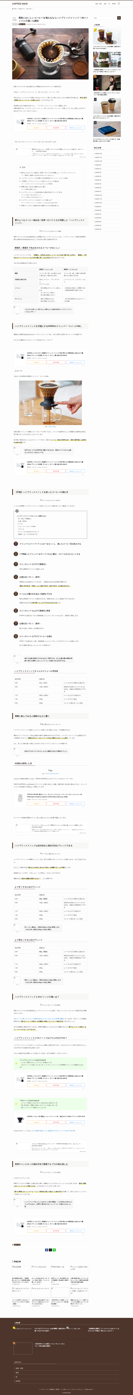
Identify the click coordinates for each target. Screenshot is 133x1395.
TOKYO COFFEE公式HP (52, 773)
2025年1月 (98, 191)
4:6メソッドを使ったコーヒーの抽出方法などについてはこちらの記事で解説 (38, 1019)
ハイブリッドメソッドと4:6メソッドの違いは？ (36, 200)
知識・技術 (22, 24)
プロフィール (44, 1389)
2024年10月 (98, 203)
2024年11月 (98, 199)
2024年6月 (98, 218)
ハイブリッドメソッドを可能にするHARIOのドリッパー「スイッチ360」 (45, 178)
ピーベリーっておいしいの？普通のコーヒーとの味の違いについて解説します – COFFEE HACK (58, 826)
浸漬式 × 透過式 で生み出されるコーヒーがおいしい (39, 175)
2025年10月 (98, 161)
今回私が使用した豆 (30, 189)
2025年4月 (98, 180)
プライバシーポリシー (77, 1389)
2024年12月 (98, 195)
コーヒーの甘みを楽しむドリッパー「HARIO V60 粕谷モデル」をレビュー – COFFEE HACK (56, 1145)
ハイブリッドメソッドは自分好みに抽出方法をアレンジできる (41, 192)
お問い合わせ (88, 1389)
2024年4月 (98, 225)
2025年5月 (98, 176)
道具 (17, 1372)
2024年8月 (98, 210)
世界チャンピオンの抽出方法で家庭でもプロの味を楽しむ (40, 205)
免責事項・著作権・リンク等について (60, 1389)
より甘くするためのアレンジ (33, 195)
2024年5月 (98, 221)
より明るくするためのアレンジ (33, 197)
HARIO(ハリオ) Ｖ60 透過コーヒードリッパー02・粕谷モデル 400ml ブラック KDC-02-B (56, 1116)
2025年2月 (98, 187)
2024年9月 (98, 206)
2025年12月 (98, 153)
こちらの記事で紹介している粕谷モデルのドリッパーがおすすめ (51, 1131)
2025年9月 (98, 165)
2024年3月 (98, 229)
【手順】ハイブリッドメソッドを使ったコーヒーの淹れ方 (40, 181)
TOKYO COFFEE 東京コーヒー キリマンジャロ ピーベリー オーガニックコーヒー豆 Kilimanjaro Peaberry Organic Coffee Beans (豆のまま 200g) (54, 795)
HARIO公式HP (52, 426)
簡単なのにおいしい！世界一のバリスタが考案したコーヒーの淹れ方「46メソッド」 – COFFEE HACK (58, 150)
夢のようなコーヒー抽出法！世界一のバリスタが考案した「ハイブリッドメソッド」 (48, 173)
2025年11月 (98, 157)
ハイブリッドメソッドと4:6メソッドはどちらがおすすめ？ (41, 203)
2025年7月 (98, 169)
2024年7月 (98, 214)
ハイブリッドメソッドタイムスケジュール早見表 (38, 184)
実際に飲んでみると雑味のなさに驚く (33, 187)
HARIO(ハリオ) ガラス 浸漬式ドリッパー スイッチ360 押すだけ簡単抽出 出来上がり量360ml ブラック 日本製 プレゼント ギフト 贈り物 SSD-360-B (55, 119)
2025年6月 (98, 172)
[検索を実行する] (119, 18)
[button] (46, 1250)
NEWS (18, 1381)
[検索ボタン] (119, 3)
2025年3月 (98, 184)
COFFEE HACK (20, 4)
